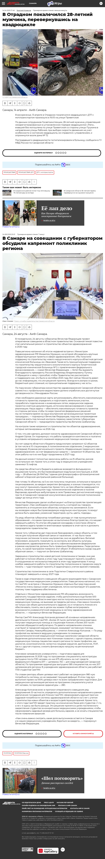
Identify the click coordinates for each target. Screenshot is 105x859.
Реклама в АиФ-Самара (67, 805)
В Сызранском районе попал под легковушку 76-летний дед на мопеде (31, 192)
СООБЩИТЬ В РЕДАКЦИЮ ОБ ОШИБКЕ (69, 811)
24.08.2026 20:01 (8, 234)
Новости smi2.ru (10, 226)
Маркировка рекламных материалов (37, 811)
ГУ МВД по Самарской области (15, 97)
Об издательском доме (31, 802)
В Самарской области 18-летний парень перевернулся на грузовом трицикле (80, 192)
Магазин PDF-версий (65, 802)
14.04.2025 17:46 (8, 10)
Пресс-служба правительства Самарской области (34, 321)
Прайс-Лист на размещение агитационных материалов (44, 808)
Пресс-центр (49, 802)
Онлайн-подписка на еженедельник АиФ (38, 805)
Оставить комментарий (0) (83, 733)
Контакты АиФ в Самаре (80, 808)
